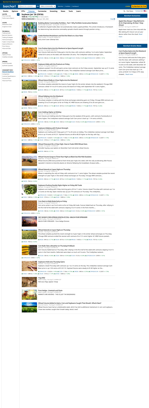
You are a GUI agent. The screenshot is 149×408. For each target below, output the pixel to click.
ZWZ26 (25, 92)
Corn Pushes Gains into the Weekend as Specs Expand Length (60, 48)
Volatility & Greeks (7, 57)
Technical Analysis (7, 39)
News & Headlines (8, 72)
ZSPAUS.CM (43, 74)
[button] (145, 11)
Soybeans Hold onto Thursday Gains (51, 262)
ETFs (23, 11)
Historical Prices (6, 80)
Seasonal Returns (7, 44)
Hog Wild (41, 278)
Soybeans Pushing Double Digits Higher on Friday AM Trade (60, 185)
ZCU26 (73, 58)
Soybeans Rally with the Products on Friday (54, 64)
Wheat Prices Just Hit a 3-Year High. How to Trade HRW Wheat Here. (63, 144)
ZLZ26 (60, 74)
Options (15, 11)
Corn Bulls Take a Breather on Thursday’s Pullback (56, 246)
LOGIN (127, 6)
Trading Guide (6, 33)
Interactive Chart (7, 24)
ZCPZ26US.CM (91, 58)
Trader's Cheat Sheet (8, 42)
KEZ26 (41, 90)
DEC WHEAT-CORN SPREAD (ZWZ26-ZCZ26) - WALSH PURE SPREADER (62, 217)
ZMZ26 (76, 74)
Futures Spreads (7, 63)
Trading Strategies (7, 37)
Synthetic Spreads (7, 65)
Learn (78, 11)
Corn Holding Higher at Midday (49, 112)
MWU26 (73, 90)
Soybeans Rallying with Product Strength (53, 128)
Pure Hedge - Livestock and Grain (50, 290)
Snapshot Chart (6, 27)
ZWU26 (90, 90)
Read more (129, 74)
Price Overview (6, 16)
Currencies (42, 11)
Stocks (5, 11)
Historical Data (6, 48)
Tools (71, 11)
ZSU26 (41, 76)
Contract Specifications (9, 76)
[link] (112, 19)
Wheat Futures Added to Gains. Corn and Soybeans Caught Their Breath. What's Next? (69, 303)
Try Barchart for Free (139, 6)
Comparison (5, 74)
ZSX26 (25, 76)
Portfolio (67, 6)
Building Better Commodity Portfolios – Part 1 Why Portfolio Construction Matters (67, 23)
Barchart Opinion (7, 35)
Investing (53, 11)
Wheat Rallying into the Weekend (50, 96)
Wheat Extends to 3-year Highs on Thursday (54, 169)
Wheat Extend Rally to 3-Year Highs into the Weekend (57, 80)
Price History (6, 46)
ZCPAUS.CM (26, 60)
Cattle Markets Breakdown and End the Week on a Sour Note (60, 36)
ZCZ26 (41, 58)
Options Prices (6, 55)
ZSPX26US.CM (94, 74)
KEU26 (57, 90)
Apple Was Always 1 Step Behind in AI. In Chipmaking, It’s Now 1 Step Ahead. (131, 23)
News (63, 11)
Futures (31, 11)
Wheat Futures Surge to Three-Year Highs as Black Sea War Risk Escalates (64, 157)
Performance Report (8, 18)
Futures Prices (6, 78)
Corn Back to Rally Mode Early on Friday (52, 201)
